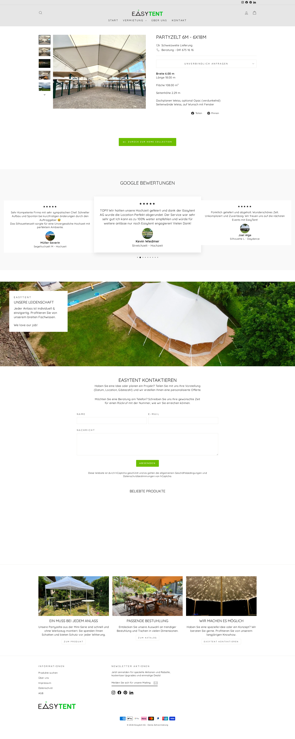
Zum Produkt (73, 641)
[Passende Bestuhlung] (147, 596)
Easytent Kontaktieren (221, 641)
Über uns (159, 20)
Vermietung (133, 20)
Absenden (147, 463)
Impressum (44, 682)
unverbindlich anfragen (206, 63)
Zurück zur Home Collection (149, 142)
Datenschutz (45, 688)
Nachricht (86, 430)
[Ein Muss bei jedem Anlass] (73, 596)
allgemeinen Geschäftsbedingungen (181, 472)
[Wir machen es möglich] (221, 596)
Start (113, 20)
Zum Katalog (147, 638)
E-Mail (153, 414)
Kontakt (179, 20)
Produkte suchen (48, 672)
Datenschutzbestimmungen (139, 476)
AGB (40, 693)
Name (81, 414)
